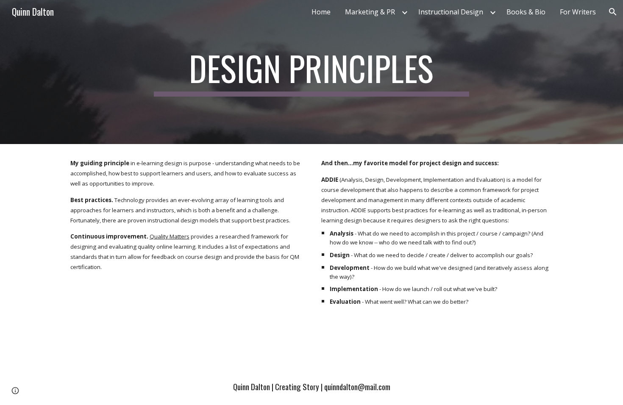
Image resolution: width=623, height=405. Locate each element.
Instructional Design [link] (450, 12)
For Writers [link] (578, 12)
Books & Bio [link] (525, 12)
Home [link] (321, 12)
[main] (311, 72)
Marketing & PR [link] (370, 12)
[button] (613, 12)
